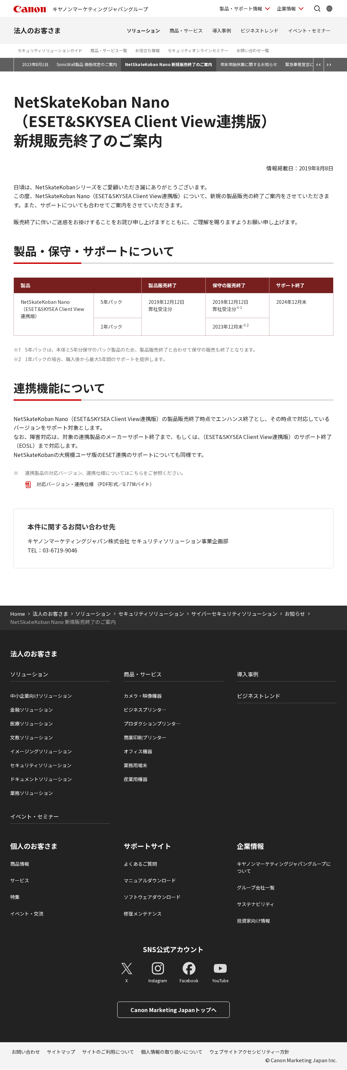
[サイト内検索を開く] (317, 8)
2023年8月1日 (35, 64)
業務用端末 (135, 765)
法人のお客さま (37, 30)
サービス (19, 880)
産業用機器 (135, 779)
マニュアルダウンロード (150, 880)
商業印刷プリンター (145, 737)
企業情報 (286, 8)
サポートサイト (147, 846)
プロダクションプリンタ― (152, 723)
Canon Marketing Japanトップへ (173, 1010)
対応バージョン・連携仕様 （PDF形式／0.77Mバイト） (96, 484)
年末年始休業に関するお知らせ (248, 64)
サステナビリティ (255, 904)
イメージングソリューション (41, 751)
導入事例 (221, 30)
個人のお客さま (34, 846)
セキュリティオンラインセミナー (198, 50)
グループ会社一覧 (255, 887)
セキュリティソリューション (151, 613)
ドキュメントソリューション (41, 779)
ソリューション (143, 30)
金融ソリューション (31, 709)
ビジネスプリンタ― (145, 709)
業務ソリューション (31, 793)
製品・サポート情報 (241, 8)
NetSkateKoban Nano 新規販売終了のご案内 (168, 64)
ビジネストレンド (260, 30)
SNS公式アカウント (173, 949)
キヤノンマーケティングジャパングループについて (284, 867)
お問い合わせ (26, 1051)
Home (17, 613)
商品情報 (19, 863)
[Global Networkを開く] (329, 8)
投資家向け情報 (253, 920)
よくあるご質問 (140, 863)
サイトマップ (61, 1051)
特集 (15, 897)
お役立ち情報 (147, 50)
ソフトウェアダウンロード (152, 897)
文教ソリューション (31, 737)
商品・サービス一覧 (108, 50)
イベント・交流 (26, 913)
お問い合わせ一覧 (253, 50)
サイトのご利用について (108, 1051)
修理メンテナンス (143, 913)
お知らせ (295, 613)
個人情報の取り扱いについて (172, 1051)
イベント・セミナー (309, 30)
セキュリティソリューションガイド (50, 50)
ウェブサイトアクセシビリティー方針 (249, 1051)
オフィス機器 (138, 751)
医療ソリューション (31, 723)
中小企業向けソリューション (41, 695)
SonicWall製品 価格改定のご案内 (87, 64)
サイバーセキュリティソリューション (234, 613)
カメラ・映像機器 (143, 695)
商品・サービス (186, 30)
